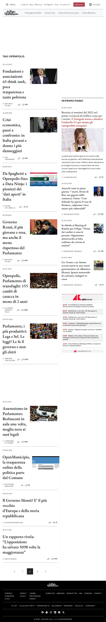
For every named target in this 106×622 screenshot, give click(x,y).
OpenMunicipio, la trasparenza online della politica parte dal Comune (16, 467)
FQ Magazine (48, 4)
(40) (55, 559)
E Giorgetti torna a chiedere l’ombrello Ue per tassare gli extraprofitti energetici (82, 122)
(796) (26, 442)
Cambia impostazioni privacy (34, 596)
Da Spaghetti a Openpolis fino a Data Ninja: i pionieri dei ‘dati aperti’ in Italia (15, 186)
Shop (56, 4)
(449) (26, 310)
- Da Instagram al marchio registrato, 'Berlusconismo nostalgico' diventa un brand (78, 306)
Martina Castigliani (9, 359)
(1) (27, 207)
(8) (29, 485)
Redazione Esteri (70, 214)
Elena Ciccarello (9, 207)
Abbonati (79, 4)
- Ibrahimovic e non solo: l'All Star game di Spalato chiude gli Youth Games (80, 312)
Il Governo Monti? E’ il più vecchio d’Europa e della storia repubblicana (25, 508)
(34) (101, 251)
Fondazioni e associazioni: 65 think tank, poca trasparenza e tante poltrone (14, 84)
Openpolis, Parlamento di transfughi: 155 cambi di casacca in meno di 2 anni (15, 288)
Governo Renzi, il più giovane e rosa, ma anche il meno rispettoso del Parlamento (14, 237)
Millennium (38, 4)
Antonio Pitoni (8, 105)
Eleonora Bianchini (8, 485)
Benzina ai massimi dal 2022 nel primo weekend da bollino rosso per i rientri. (82, 115)
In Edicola (24, 4)
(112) (101, 214)
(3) (102, 177)
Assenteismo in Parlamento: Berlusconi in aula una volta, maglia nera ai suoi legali (15, 421)
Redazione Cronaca (72, 251)
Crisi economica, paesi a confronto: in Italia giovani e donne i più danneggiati (15, 135)
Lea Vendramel (9, 158)
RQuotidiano (10, 559)
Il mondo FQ (64, 4)
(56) (26, 104)
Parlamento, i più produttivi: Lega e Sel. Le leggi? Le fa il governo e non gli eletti (15, 339)
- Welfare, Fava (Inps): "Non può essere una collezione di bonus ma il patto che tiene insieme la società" (81, 337)
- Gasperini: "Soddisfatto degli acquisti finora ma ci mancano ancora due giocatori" (82, 324)
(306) (26, 359)
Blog (31, 4)
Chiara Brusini (69, 177)
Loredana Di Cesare (8, 442)
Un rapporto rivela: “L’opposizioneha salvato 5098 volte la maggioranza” (21, 544)
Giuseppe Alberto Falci (8, 310)
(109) (26, 260)
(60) (26, 158)
